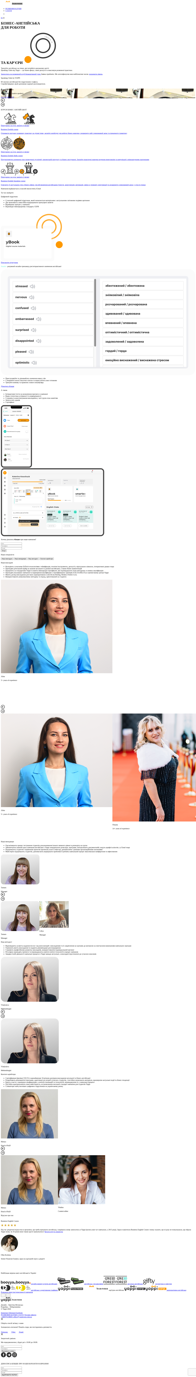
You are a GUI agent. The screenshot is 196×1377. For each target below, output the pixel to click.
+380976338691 (7, 1317)
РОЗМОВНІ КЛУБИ (13, 9)
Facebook (19, 1313)
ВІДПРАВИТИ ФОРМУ (9, 1375)
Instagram (4, 1313)
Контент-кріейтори (46, 559)
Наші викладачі (7, 559)
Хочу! (4, 551)
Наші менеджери (20, 559)
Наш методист (33, 559)
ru (2, 18)
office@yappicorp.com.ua (22, 1317)
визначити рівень (96, 74)
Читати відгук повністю (53, 1232)
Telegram (12, 1313)
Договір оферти (30, 1315)
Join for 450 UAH (7, 97)
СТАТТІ (8, 11)
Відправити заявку (8, 1351)
